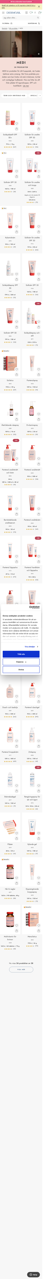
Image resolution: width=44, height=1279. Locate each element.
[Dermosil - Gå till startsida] (14, 13)
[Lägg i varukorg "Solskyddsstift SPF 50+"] (16, 128)
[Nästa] (40, 95)
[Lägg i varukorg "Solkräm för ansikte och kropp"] (38, 176)
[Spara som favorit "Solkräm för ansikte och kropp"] (38, 171)
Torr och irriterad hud (14, 96)
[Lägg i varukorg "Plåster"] (16, 838)
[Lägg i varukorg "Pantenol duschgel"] (38, 701)
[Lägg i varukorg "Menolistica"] (38, 930)
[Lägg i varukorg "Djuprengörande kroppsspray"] (38, 883)
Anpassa (19, 662)
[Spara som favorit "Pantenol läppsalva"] (16, 556)
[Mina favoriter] (30, 12)
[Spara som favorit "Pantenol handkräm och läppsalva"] (38, 556)
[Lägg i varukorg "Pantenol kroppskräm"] (16, 746)
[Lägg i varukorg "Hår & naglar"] (16, 883)
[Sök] (38, 17)
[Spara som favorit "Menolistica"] (38, 925)
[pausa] (38, 54)
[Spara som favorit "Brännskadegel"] (16, 785)
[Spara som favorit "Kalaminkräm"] (16, 226)
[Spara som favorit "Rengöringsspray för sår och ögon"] (38, 785)
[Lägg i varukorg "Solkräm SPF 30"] (16, 176)
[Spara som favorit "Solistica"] (16, 369)
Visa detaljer (30, 647)
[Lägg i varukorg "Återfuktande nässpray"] (16, 419)
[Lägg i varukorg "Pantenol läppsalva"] (16, 561)
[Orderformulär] (26, 12)
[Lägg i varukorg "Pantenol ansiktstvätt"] (38, 464)
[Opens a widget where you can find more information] (33, 1275)
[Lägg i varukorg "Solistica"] (16, 374)
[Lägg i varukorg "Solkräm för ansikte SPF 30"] (38, 231)
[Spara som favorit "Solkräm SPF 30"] (16, 171)
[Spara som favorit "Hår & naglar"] (16, 878)
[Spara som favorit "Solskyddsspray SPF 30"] (16, 274)
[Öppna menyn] (3, 13)
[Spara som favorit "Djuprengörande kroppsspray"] (38, 878)
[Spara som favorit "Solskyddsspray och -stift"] (38, 321)
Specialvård (36, 96)
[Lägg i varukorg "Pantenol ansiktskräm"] (38, 514)
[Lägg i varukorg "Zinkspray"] (38, 746)
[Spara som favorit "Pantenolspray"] (38, 369)
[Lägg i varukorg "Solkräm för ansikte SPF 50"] (38, 128)
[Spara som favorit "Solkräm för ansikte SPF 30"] (38, 226)
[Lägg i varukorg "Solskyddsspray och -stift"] (38, 327)
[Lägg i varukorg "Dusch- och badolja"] (16, 701)
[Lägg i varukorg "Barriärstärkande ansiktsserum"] (16, 514)
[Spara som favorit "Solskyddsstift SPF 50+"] (16, 123)
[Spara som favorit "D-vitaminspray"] (38, 414)
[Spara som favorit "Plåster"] (16, 833)
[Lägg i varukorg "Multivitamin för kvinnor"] (16, 930)
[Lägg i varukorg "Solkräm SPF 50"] (16, 327)
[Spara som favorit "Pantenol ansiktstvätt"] (38, 458)
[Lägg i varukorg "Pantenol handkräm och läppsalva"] (38, 561)
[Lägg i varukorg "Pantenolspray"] (38, 374)
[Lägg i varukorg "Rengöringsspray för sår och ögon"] (38, 791)
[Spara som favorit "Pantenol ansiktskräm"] (38, 508)
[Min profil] (35, 12)
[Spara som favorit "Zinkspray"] (38, 741)
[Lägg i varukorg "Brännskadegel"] (16, 791)
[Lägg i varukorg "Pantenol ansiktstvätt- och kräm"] (16, 464)
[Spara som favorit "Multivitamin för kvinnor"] (16, 925)
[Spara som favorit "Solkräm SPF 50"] (16, 321)
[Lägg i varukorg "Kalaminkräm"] (16, 231)
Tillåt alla (21, 654)
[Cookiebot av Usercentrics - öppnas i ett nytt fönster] (30, 607)
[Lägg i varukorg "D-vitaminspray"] (38, 419)
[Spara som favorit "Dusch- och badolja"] (16, 696)
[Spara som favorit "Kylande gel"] (38, 833)
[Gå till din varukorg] (39, 12)
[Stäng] (39, 6)
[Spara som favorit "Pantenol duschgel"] (38, 696)
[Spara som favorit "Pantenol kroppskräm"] (16, 741)
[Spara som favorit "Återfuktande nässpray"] (16, 414)
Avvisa (21, 669)
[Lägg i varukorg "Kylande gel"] (38, 838)
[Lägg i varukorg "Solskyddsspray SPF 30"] (16, 279)
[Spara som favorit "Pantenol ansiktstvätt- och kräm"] (16, 458)
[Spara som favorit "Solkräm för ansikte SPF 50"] (38, 123)
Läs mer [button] (26, 85)
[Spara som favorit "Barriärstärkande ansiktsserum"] (16, 508)
